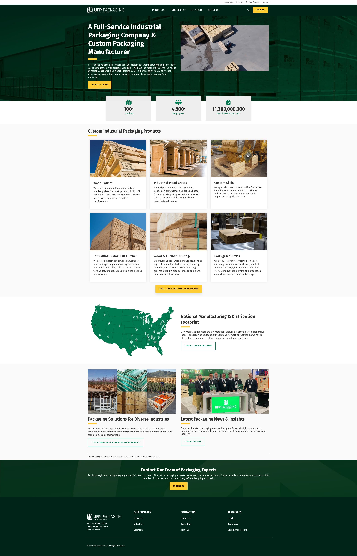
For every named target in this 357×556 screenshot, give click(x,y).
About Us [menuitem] (185, 530)
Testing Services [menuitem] (253, 2)
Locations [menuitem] (138, 530)
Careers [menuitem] (266, 2)
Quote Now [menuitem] (186, 524)
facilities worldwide (123, 68)
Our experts (139, 71)
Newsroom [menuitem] (228, 2)
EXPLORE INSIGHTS (193, 442)
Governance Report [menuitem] (237, 530)
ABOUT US (213, 10)
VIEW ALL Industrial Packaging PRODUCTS (178, 289)
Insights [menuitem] (239, 2)
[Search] (248, 10)
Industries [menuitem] (139, 524)
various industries (97, 68)
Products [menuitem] (138, 518)
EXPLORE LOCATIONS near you (198, 346)
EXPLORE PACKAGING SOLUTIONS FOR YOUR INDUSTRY (116, 443)
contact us (178, 486)
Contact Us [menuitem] (186, 518)
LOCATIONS (196, 10)
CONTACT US (261, 10)
